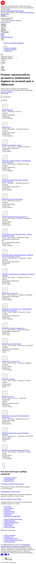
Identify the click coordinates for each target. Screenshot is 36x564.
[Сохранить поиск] (2, 67)
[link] (4, 30)
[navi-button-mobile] (2, 39)
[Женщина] (5, 124)
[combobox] (9, 57)
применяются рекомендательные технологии (15, 545)
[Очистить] (3, 60)
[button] (3, 34)
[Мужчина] (5, 106)
